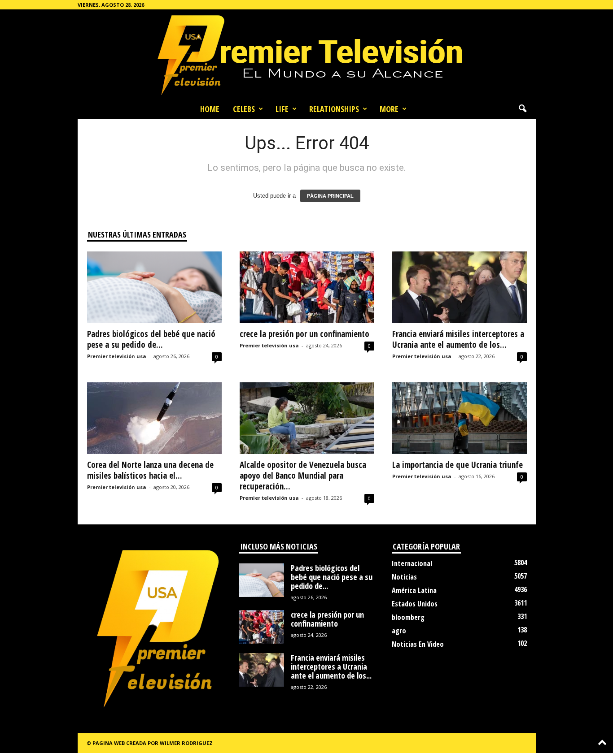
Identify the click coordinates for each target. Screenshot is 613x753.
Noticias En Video (418, 644)
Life (282, 109)
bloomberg (408, 617)
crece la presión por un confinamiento (304, 334)
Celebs (244, 109)
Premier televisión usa (116, 356)
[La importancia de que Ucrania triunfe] (459, 418)
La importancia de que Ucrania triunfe (457, 465)
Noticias (404, 577)
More (389, 109)
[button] (522, 109)
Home (209, 109)
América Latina (414, 590)
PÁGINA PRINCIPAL (330, 196)
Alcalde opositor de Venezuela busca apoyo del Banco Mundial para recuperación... (303, 475)
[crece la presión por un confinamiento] (307, 287)
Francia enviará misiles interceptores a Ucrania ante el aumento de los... (458, 339)
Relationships (334, 109)
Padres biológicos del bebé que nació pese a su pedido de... (151, 339)
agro (399, 631)
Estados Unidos (415, 604)
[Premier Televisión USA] (306, 54)
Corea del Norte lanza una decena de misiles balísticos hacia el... (150, 470)
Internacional (412, 563)
